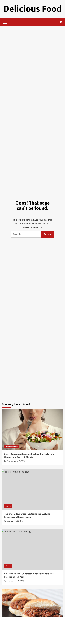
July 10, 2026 (18, 521)
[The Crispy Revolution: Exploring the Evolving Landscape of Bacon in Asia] (32, 489)
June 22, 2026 (19, 581)
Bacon (8, 506)
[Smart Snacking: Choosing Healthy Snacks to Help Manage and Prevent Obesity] (32, 429)
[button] (5, 22)
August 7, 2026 (19, 461)
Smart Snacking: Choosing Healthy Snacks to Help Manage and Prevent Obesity (29, 455)
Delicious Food (32, 9)
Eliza (8, 461)
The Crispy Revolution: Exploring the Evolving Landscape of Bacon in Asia (27, 515)
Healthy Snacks (12, 446)
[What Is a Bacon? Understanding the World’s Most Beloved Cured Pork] (32, 549)
